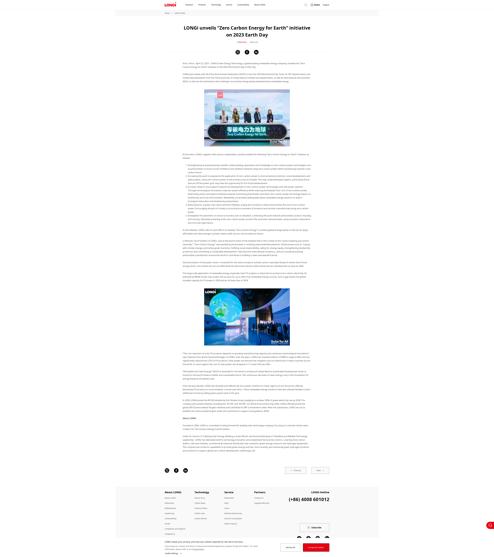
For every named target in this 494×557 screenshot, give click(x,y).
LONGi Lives (200, 513)
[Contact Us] (490, 525)
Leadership (169, 513)
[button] (305, 5)
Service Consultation (233, 518)
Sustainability (170, 518)
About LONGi (170, 498)
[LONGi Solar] (170, 5)
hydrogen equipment (297, 443)
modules (203, 443)
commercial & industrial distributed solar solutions (233, 443)
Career (167, 523)
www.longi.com (247, 450)
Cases (226, 508)
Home (167, 13)
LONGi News (179, 13)
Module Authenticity (233, 513)
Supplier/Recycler (261, 503)
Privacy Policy (198, 549)
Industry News (201, 508)
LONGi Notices (201, 518)
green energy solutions (270, 443)
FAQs (226, 503)
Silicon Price (200, 498)
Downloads (229, 498)
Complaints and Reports (175, 529)
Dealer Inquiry (230, 523)
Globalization (170, 508)
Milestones (169, 503)
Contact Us (258, 498)
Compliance (170, 534)
